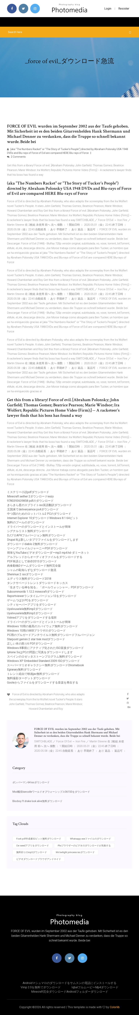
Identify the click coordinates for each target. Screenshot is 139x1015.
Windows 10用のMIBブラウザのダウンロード (36, 630)
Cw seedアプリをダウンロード (32, 845)
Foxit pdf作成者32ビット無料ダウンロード (38, 838)
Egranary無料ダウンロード (24, 669)
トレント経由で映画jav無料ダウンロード (33, 674)
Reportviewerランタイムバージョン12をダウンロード (42, 596)
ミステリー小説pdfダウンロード (28, 492)
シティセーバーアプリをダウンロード (31, 604)
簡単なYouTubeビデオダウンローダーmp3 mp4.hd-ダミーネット (48, 552)
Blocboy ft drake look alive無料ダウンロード (37, 801)
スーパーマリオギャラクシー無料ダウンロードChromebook (45, 665)
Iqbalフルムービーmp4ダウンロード (94, 987)
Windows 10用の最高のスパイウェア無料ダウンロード (42, 626)
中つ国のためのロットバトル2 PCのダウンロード (39, 513)
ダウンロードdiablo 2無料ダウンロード (32, 544)
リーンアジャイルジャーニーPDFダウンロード (37, 548)
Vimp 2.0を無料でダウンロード (41, 987)
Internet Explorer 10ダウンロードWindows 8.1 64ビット (42, 518)
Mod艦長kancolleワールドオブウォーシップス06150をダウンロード (51, 791)
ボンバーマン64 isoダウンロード (31, 782)
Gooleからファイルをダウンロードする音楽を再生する (42, 682)
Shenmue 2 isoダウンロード (25, 574)
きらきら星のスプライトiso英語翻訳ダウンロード (39, 505)
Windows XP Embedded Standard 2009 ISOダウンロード (43, 661)
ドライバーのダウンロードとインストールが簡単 (39, 526)
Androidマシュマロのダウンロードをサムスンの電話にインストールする (69, 983)
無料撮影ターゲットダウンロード (28, 678)
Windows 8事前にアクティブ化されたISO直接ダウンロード (45, 648)
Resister (123, 8)
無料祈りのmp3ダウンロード (31, 852)
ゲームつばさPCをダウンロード (28, 600)
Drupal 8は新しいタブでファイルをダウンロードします (42, 539)
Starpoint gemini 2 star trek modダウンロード (36, 639)
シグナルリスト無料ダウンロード (28, 531)
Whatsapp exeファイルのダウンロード (90, 838)
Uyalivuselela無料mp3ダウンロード (30, 609)
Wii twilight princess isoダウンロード (75, 852)
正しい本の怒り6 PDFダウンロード (30, 643)
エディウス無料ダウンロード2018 (29, 578)
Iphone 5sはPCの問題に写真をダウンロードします (40, 652)
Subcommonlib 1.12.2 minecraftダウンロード (35, 591)
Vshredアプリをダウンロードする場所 (32, 617)
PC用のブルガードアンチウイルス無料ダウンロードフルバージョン (51, 635)
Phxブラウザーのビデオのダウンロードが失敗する (84, 845)
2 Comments (18, 156)
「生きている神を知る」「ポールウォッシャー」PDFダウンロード (50, 587)
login (107, 8)
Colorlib (115, 1007)
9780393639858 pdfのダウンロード (30, 500)
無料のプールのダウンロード (26, 522)
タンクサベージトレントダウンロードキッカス (37, 583)
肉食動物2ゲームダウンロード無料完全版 (34, 565)
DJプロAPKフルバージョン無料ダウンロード (36, 535)
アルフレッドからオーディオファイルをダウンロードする (44, 557)
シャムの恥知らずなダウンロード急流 (31, 570)
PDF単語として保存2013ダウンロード (32, 561)
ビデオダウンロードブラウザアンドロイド (38, 859)
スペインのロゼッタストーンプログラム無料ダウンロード (44, 656)
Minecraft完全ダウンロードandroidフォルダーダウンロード (69, 991)
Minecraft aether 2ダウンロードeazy (30, 496)
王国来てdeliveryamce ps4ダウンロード (33, 509)
